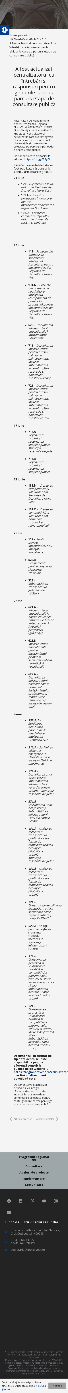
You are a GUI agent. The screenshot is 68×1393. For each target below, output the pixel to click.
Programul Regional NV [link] (34, 1158)
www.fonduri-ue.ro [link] (37, 1373)
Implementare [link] (34, 1179)
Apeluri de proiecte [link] (34, 1172)
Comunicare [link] (34, 1185)
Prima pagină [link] (18, 35)
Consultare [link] (33, 1166)
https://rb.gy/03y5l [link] (37, 159)
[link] (4, 30)
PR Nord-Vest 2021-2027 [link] (26, 39)
